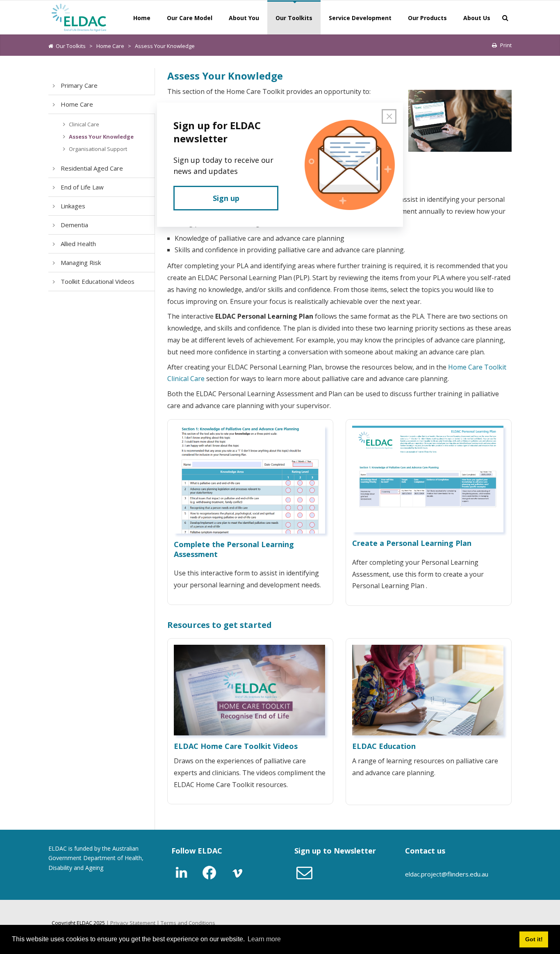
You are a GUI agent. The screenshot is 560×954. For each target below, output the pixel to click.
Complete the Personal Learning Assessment (234, 549)
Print (506, 45)
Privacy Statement (132, 923)
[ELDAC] (79, 16)
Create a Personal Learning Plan (411, 543)
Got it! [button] (534, 939)
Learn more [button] (264, 939)
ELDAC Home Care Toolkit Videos (236, 746)
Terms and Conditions (188, 923)
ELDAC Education (384, 746)
